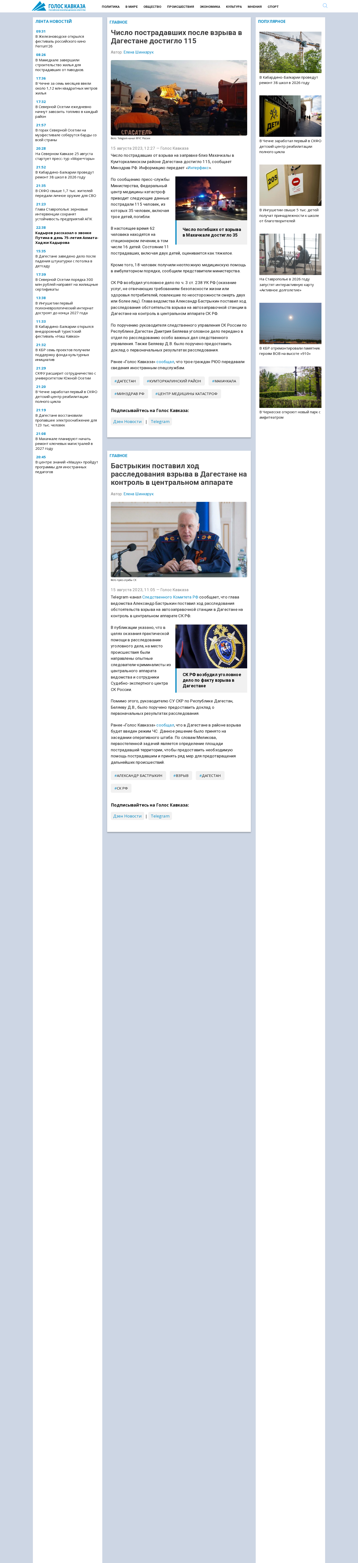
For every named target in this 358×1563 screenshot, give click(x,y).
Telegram (160, 421)
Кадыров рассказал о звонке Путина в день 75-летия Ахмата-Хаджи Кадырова (66, 237)
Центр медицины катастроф (187, 393)
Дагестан (126, 380)
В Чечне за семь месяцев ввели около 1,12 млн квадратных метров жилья (66, 88)
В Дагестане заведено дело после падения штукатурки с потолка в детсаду (65, 261)
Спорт (273, 7)
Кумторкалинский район (175, 380)
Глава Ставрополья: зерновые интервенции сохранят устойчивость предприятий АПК (63, 214)
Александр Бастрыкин (139, 775)
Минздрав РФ (130, 393)
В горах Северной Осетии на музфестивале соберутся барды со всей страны (66, 135)
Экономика (210, 7)
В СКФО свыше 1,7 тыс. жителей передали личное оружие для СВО (65, 193)
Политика (111, 7)
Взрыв (182, 775)
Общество (152, 7)
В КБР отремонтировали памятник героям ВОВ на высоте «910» (289, 351)
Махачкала (225, 380)
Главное (118, 22)
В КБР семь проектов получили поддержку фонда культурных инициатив (62, 354)
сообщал (165, 361)
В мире (131, 7)
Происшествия (180, 7)
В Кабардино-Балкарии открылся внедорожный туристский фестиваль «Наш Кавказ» (64, 331)
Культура (234, 7)
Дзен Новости (127, 421)
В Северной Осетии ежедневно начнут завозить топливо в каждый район (66, 111)
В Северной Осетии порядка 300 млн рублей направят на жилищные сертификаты (66, 284)
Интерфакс (198, 167)
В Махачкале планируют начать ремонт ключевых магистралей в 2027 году (64, 443)
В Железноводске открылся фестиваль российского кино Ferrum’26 (60, 41)
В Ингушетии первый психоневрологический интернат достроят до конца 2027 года (64, 308)
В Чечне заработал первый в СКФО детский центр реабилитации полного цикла (66, 396)
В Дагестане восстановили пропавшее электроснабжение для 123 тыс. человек (66, 420)
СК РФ (122, 788)
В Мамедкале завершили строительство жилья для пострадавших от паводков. (59, 64)
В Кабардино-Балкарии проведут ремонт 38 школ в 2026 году (64, 174)
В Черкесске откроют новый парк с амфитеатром (289, 414)
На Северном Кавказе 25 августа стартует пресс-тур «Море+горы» (65, 156)
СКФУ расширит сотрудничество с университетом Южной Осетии (65, 375)
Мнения (255, 7)
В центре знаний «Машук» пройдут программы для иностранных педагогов (66, 467)
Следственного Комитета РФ (170, 597)
